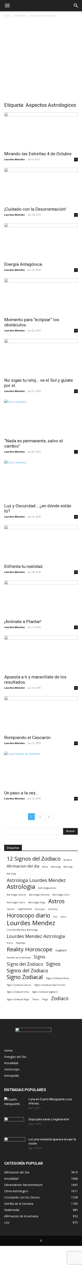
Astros (56, 901)
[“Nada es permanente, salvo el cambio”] (41, 417)
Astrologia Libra (60, 894)
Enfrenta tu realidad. (24, 566)
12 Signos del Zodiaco (34, 858)
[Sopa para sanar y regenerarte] (14, 1124)
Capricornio (25, 909)
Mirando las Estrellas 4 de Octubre (37, 153)
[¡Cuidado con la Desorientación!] (41, 186)
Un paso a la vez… (21, 792)
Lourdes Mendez (14, 159)
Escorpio (40, 909)
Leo (55, 916)
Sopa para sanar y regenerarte (49, 1119)
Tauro (35, 999)
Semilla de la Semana (19, 957)
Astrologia (21, 886)
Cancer (11, 909)
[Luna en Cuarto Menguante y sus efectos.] (14, 1104)
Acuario (67, 859)
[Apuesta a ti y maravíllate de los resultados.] (41, 654)
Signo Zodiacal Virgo (18, 999)
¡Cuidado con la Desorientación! (35, 209)
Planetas (20, 942)
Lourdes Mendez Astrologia (36, 936)
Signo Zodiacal (25, 977)
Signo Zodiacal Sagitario (45, 991)
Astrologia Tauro (16, 902)
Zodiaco (60, 998)
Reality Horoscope (29, 949)
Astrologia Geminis (39, 894)
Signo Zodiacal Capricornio (49, 984)
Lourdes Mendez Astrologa (22, 929)
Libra (63, 916)
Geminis (52, 909)
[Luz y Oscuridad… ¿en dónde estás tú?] (41, 480)
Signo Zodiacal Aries (57, 978)
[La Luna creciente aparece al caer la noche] (14, 1144)
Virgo (45, 999)
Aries (45, 866)
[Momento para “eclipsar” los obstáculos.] (41, 296)
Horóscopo (12, 1069)
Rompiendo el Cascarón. (28, 737)
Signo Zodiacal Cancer (19, 984)
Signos (53, 964)
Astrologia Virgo (36, 902)
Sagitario (61, 950)
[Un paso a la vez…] (41, 770)
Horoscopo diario (28, 915)
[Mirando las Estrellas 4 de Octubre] (41, 130)
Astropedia (11, 1075)
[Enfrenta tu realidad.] (41, 543)
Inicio (7, 15)
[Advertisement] (41, 61)
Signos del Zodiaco (27, 970)
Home (8, 1050)
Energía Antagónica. (23, 264)
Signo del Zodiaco (25, 964)
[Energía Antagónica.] (41, 241)
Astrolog (56, 866)
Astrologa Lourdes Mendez (36, 880)
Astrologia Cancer (16, 894)
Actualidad (11, 1063)
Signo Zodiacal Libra (18, 991)
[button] (7, 5)
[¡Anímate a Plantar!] (41, 598)
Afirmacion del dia (23, 866)
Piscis (10, 942)
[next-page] (48, 816)
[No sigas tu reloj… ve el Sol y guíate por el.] (41, 357)
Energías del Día (15, 1057)
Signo (39, 957)
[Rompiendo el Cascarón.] (41, 714)
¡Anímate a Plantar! (22, 621)
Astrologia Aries (47, 887)
